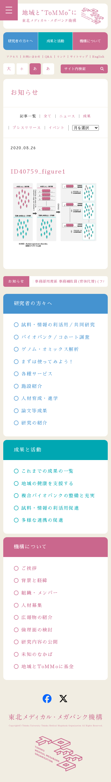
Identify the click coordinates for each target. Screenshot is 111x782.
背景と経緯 (34, 580)
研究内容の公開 (39, 642)
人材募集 (31, 605)
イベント (57, 127)
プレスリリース (26, 127)
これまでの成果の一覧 (47, 471)
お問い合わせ (31, 56)
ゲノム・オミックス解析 (50, 349)
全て (48, 116)
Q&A (48, 56)
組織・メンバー (39, 593)
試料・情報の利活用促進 (50, 508)
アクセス (12, 56)
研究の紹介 (34, 423)
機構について (90, 41)
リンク (61, 56)
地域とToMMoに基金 (47, 666)
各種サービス (37, 374)
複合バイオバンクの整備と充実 (58, 495)
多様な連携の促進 (42, 520)
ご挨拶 (29, 568)
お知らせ (16, 281)
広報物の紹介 (37, 617)
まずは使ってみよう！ (47, 362)
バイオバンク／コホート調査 (55, 337)
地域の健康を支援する (47, 483)
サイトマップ (79, 56)
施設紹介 (31, 386)
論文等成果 (34, 411)
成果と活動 (55, 41)
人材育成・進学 (39, 398)
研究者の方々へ (20, 41)
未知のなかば (37, 654)
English (98, 56)
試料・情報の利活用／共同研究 (58, 325)
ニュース (67, 116)
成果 (87, 116)
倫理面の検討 (37, 630)
